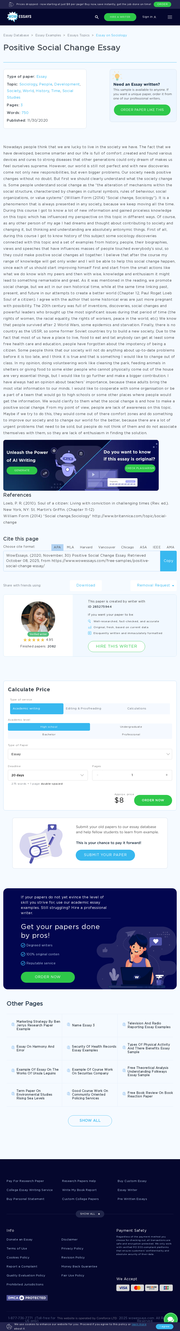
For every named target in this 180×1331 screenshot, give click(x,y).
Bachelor (49, 734)
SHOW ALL (87, 1214)
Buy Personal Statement (25, 1199)
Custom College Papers (80, 1199)
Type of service (21, 699)
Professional (131, 734)
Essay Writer (127, 1190)
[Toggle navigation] (170, 17)
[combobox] (90, 754)
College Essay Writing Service (30, 1190)
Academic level (19, 720)
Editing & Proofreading (83, 708)
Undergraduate (131, 727)
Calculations (136, 708)
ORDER (162, 4)
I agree (164, 1326)
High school (49, 727)
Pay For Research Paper (25, 1181)
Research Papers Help (79, 1181)
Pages (96, 766)
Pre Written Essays (132, 1199)
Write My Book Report (79, 1190)
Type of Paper (18, 745)
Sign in (148, 17)
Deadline (14, 766)
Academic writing (26, 708)
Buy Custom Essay (132, 1181)
